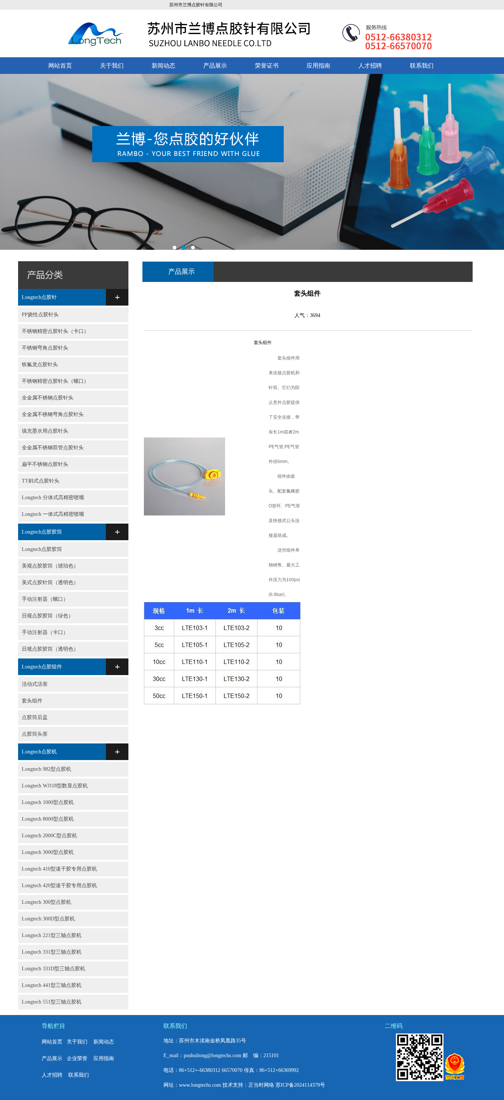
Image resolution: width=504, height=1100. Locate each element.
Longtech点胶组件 (42, 667)
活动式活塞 (35, 684)
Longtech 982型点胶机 (46, 769)
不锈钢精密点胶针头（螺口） (55, 381)
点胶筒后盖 (35, 717)
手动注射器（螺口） (45, 599)
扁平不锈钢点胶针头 (45, 464)
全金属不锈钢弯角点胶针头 (53, 414)
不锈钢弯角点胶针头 (45, 348)
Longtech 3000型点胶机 (48, 852)
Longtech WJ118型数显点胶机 (55, 786)
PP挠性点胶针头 (40, 314)
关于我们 (112, 65)
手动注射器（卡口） (45, 632)
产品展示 (215, 65)
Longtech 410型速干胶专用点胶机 (59, 869)
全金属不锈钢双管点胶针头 (53, 447)
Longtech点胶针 (39, 297)
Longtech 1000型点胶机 (48, 802)
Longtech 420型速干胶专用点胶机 (59, 885)
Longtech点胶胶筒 (42, 532)
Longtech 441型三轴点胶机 (52, 985)
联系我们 (422, 65)
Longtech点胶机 (39, 752)
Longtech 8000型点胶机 (48, 819)
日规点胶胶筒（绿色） (47, 616)
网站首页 (60, 65)
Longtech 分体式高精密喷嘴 (53, 497)
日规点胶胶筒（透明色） (50, 649)
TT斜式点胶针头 (40, 481)
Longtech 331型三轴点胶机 (52, 952)
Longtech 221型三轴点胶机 (52, 935)
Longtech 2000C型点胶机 (49, 835)
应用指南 (318, 65)
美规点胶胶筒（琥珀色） (50, 566)
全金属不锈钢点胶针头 (47, 398)
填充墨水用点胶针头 (45, 431)
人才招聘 (370, 65)
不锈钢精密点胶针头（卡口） (55, 331)
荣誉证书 (267, 65)
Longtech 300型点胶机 (46, 902)
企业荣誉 (77, 1058)
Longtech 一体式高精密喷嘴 (53, 514)
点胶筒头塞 (35, 734)
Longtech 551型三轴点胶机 (52, 1002)
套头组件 (32, 701)
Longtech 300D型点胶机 (48, 919)
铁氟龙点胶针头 (40, 364)
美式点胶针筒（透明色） (50, 582)
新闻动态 (163, 65)
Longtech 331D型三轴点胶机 (53, 968)
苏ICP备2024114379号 (300, 1085)
